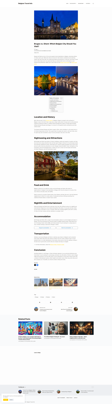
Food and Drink (53, 102)
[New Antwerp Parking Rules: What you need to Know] (39, 391)
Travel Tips (36, 52)
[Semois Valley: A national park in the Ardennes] (78, 391)
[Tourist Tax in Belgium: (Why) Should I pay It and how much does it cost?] (20, 391)
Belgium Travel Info (25, 3)
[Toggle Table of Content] (60, 98)
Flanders (48, 297)
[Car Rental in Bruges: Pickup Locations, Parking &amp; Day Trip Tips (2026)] (56, 282)
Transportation (53, 107)
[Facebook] (39, 302)
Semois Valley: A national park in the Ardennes (87, 391)
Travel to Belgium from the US (69, 286)
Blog (67, 3)
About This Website (61, 397)
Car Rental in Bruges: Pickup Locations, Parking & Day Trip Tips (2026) (55, 288)
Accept (5, 399)
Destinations (80, 3)
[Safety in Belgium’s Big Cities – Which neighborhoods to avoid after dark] (82, 328)
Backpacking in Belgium (67, 391)
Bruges (36, 297)
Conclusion (52, 108)
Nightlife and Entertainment (55, 104)
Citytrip (42, 297)
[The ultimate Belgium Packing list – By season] (56, 328)
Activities (88, 3)
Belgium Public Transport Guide (57, 244)
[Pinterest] (61, 302)
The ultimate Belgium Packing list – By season (54, 336)
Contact (75, 397)
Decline (11, 399)
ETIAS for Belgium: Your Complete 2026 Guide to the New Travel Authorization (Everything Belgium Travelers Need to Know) (29, 338)
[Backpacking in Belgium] (58, 391)
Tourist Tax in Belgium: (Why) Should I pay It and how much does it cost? (29, 392)
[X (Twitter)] (50, 302)
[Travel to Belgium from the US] (70, 282)
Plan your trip (73, 3)
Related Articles (55, 111)
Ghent (53, 297)
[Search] (93, 3)
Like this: (53, 109)
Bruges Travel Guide (64, 62)
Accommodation (53, 105)
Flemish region (49, 120)
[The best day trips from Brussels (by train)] (41, 282)
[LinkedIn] (72, 302)
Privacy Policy (69, 397)
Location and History (54, 99)
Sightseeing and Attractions (56, 101)
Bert (50, 50)
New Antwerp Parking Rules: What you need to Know (48, 391)
